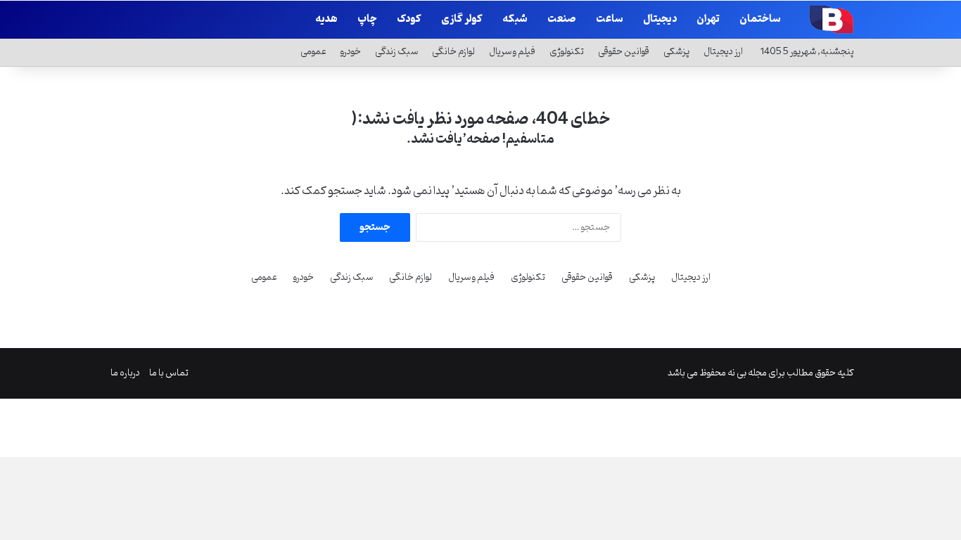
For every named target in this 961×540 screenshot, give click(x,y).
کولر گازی (462, 19)
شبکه (515, 19)
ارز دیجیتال (723, 51)
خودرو (351, 51)
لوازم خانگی (453, 51)
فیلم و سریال (512, 51)
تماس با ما (169, 373)
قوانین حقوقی (623, 51)
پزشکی (676, 51)
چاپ (367, 19)
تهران (708, 19)
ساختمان (760, 19)
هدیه (326, 19)
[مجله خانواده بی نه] (829, 19)
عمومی (313, 51)
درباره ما (125, 373)
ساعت (609, 19)
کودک (409, 19)
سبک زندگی (396, 51)
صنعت (561, 19)
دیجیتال (660, 19)
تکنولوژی (566, 51)
